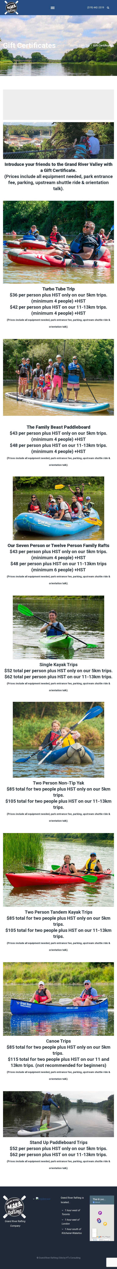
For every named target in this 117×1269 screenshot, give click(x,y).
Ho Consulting (73, 1258)
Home (74, 45)
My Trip (85, 45)
